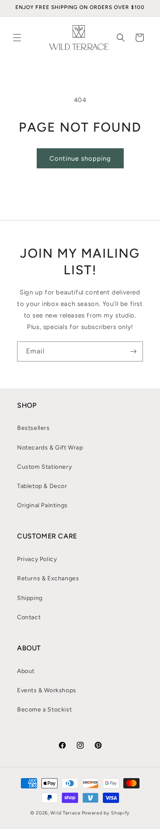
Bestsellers (33, 428)
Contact (29, 617)
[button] (17, 37)
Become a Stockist (44, 709)
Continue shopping (80, 158)
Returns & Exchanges (48, 578)
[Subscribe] (133, 351)
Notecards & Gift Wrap (50, 447)
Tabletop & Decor (42, 486)
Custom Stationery (44, 466)
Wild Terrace (65, 813)
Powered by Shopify (106, 813)
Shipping (30, 598)
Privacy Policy (37, 559)
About (26, 671)
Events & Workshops (46, 690)
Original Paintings (42, 505)
